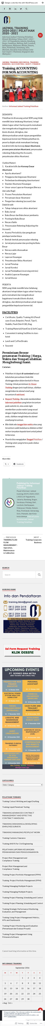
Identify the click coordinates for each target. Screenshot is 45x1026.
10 (34, 983)
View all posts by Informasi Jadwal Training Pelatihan (28, 519)
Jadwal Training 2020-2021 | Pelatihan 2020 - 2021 (18, 30)
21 (17, 993)
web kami (20, 394)
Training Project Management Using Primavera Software (17, 935)
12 (5, 988)
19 (5, 993)
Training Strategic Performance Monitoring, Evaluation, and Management (20, 910)
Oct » (10, 1003)
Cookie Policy (12, 1016)
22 (22, 993)
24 (34, 993)
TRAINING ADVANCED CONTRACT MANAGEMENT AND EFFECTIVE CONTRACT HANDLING (18, 815)
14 (17, 988)
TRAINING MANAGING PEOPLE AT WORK (21, 832)
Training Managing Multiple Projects (17, 886)
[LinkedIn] (15, 9)
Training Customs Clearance (13, 838)
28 (17, 999)
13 (11, 988)
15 (22, 988)
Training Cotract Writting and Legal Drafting (20, 801)
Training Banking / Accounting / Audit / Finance (21, 63)
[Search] (26, 9)
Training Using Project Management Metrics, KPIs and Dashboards (20, 918)
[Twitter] (21, 9)
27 (11, 999)
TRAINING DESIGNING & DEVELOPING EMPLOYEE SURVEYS (19, 825)
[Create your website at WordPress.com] (22, 2)
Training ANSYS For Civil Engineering (17, 843)
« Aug (4, 1003)
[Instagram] (10, 9)
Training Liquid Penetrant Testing (16, 807)
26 (5, 999)
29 (22, 999)
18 (40, 988)
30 (28, 999)
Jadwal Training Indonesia (15, 62)
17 (34, 988)
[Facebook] (4, 9)
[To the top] (40, 1010)
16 (28, 988)
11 (40, 983)
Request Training (12, 399)
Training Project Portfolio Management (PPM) (21, 874)
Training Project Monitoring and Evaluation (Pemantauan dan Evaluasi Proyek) (20, 927)
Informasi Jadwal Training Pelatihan (23, 106)
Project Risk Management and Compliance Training (14, 859)
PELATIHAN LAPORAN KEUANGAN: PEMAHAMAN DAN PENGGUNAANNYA (20, 850)
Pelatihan (34, 439)
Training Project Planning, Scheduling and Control (22, 897)
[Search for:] (22, 574)
